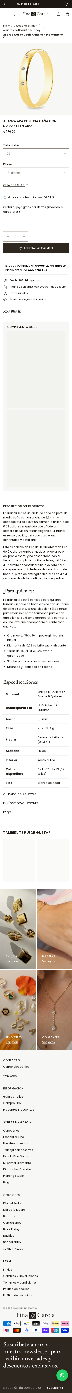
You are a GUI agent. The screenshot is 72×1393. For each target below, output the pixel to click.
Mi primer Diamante (17, 1163)
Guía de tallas (14, 185)
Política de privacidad (18, 1295)
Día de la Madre (14, 1210)
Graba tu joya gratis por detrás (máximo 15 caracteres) (33, 209)
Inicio (6, 25)
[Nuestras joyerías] (66, 4)
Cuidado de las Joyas (19, 794)
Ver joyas (12, 961)
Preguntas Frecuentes (18, 1110)
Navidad (8, 1236)
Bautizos (9, 1216)
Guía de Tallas (13, 1097)
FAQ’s (7, 812)
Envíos (7, 1270)
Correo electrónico (16, 1067)
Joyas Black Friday (25, 25)
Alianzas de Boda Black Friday (21, 30)
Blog (6, 1182)
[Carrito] (67, 14)
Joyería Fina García (25, 1308)
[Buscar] (13, 14)
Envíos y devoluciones (20, 803)
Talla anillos (11, 145)
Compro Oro (12, 1103)
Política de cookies (16, 1289)
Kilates (7, 164)
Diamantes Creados (17, 1169)
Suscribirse (55, 1388)
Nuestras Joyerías (15, 1143)
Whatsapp (10, 1076)
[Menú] (5, 14)
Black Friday (11, 1229)
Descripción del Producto (23, 506)
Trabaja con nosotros (18, 1150)
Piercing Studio (13, 1176)
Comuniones (12, 1223)
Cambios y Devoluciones (20, 1276)
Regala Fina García (16, 1156)
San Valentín (12, 1242)
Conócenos (11, 1131)
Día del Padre (12, 1203)
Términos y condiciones (20, 1283)
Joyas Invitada (13, 1249)
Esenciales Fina (13, 1137)
